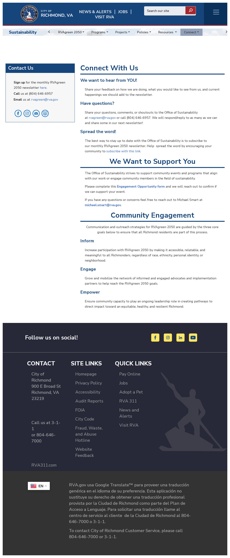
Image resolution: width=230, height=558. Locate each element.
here (43, 88)
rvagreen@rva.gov (44, 99)
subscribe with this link (123, 151)
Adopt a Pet (131, 392)
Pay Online (129, 374)
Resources (166, 32)
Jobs (123, 383)
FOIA (80, 410)
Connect (190, 32)
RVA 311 (128, 401)
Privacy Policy (88, 383)
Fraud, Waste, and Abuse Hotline (89, 434)
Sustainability (23, 32)
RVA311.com (44, 465)
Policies (142, 32)
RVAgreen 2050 (70, 32)
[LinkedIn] (181, 337)
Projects (121, 32)
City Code (84, 419)
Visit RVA (129, 425)
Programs (98, 32)
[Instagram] (168, 337)
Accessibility (87, 392)
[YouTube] (193, 337)
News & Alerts (95, 12)
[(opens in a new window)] (18, 113)
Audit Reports (89, 401)
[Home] (38, 13)
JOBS (123, 12)
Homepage (85, 374)
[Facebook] (156, 337)
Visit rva (104, 17)
